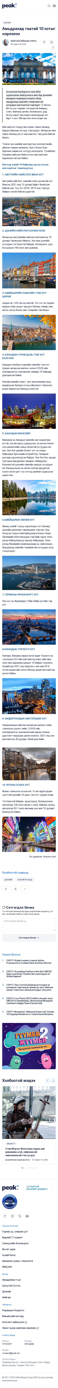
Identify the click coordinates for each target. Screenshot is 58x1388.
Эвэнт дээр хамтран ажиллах (19, 1328)
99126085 (29, 1344)
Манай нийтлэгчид (13, 1316)
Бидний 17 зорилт (12, 1237)
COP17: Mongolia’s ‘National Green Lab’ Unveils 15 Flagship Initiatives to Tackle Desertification (30, 1013)
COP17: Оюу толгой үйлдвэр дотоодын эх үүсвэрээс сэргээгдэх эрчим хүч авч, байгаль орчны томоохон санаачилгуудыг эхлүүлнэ (29, 987)
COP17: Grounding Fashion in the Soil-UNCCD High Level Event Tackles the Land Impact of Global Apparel (29, 974)
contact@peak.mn (11, 1353)
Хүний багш (8, 1255)
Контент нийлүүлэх (13, 1322)
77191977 (7, 1344)
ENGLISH (7, 1266)
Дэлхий (7, 23)
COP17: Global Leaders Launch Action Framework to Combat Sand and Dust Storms (28, 961)
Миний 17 (11, 1144)
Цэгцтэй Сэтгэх (11, 1285)
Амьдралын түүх (11, 1279)
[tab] (22, 1168)
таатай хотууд (24, 879)
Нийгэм (6, 1297)
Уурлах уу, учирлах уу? (15, 1231)
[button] (49, 6)
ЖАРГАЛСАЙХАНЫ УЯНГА (23, 41)
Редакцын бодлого (13, 1310)
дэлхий (8, 879)
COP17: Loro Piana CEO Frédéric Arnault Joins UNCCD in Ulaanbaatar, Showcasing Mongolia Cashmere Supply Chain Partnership (29, 1001)
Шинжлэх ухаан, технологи (17, 1261)
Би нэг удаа (8, 1249)
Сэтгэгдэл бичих (28, 938)
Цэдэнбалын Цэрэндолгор (17, 1160)
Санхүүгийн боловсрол (15, 1243)
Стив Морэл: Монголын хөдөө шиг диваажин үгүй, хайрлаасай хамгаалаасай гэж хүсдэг (25, 1152)
